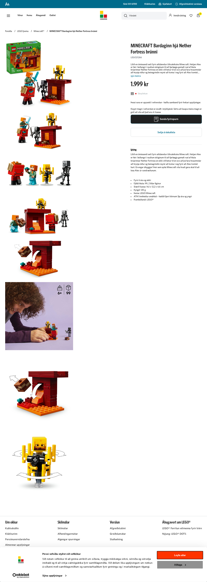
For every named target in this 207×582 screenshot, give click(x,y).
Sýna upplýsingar (52, 575)
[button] (8, 15)
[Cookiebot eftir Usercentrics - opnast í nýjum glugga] (21, 575)
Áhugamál (41, 15)
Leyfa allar (180, 555)
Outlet (52, 15)
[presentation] (20, 15)
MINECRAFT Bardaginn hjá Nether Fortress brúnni (73, 31)
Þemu (29, 15)
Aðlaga (178, 564)
